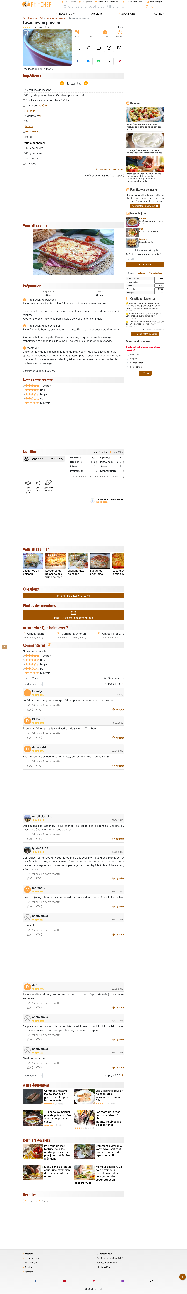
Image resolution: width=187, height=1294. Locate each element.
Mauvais (45, 402)
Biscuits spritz (146, 242)
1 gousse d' (33, 115)
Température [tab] (155, 273)
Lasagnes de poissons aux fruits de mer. (53, 574)
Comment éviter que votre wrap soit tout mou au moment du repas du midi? (109, 1150)
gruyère (42, 105)
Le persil (134, 358)
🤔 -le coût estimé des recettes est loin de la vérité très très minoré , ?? (145, 323)
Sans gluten (71, 2)
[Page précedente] (105, 683)
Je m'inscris (145, 264)
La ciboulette (136, 362)
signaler (119, 709)
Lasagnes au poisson (31, 572)
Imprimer (155, 250)
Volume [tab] (141, 273)
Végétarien (87, 2)
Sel (27, 121)
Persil (28, 136)
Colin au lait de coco (149, 231)
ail (40, 115)
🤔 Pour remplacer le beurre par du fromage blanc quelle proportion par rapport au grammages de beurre (143, 305)
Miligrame (133, 278)
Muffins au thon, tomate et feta (151, 222)
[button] (26, 47)
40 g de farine (33, 153)
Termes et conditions (107, 1262)
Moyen (44, 394)
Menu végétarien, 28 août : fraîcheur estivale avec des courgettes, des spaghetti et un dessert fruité (98, 1174)
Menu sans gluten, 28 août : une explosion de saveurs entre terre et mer (58, 1171)
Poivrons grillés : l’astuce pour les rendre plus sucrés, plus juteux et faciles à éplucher (57, 1152)
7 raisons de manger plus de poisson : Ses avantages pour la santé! (57, 1116)
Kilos (131, 293)
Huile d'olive (32, 131)
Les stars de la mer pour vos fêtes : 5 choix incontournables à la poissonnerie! (109, 1118)
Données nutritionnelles (110, 169)
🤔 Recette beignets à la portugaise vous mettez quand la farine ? (143, 315)
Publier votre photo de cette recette (73, 617)
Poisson (46, 1201)
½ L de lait (31, 158)
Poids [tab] (131, 273)
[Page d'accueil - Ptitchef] (24, 18)
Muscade (30, 163)
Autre (157, 13)
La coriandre (136, 367)
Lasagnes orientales (96, 572)
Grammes (132, 282)
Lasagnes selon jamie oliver (122, 572)
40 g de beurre (34, 148)
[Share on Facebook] (78, 61)
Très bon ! (46, 385)
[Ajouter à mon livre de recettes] (78, 48)
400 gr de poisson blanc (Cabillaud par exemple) (54, 95)
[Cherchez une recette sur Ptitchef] (147, 7)
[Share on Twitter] (109, 61)
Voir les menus (139, 250)
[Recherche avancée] (152, 7)
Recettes (65, 13)
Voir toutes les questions (152, 329)
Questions (128, 13)
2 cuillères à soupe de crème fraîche (47, 100)
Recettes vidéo (31, 1258)
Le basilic (134, 354)
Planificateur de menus (143, 206)
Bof (42, 398)
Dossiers (96, 13)
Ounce (131, 285)
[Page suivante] (122, 683)
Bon (42, 389)
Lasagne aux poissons (76, 572)
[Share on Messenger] (88, 61)
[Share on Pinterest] (120, 61)
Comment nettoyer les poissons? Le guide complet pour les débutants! (56, 1095)
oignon (31, 110)
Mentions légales (105, 1267)
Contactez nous (104, 1254)
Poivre (29, 126)
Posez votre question (146, 334)
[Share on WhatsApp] (99, 61)
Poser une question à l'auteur (75, 595)
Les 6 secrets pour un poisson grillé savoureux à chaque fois (109, 1095)
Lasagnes (32, 1201)
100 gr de (36, 105)
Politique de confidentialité (110, 1258)
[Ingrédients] (4, 647)
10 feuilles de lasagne (38, 89)
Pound (131, 289)
